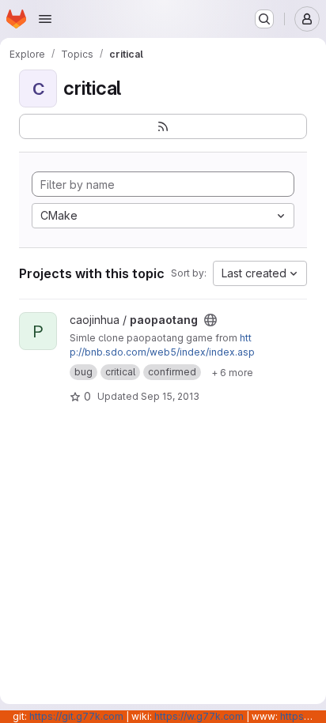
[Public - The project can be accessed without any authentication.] (210, 320)
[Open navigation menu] (45, 19)
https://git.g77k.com (76, 716)
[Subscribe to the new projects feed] (163, 126)
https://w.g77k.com (199, 716)
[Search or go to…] (264, 18)
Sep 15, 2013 (170, 396)
